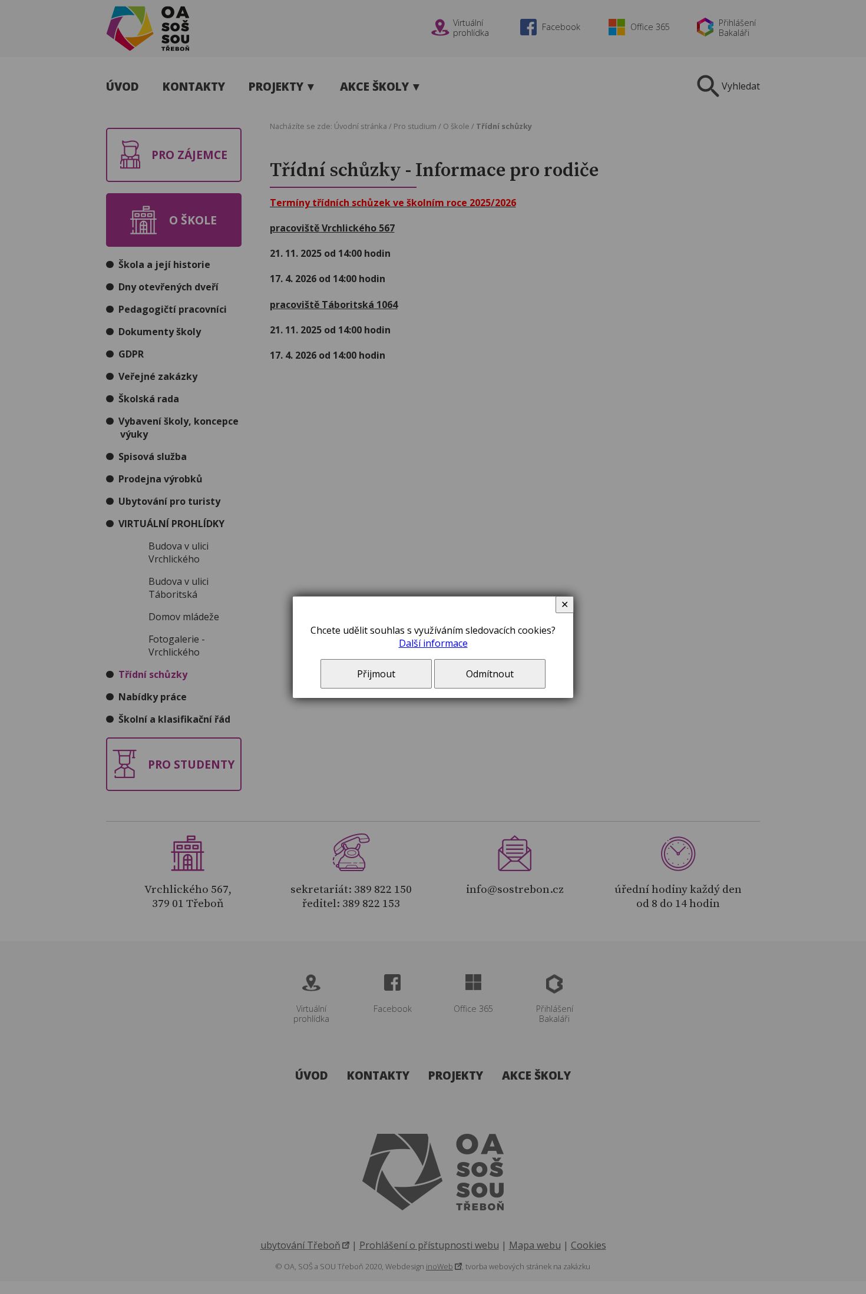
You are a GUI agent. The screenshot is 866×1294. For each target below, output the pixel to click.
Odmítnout (490, 673)
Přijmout (376, 673)
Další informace (433, 643)
